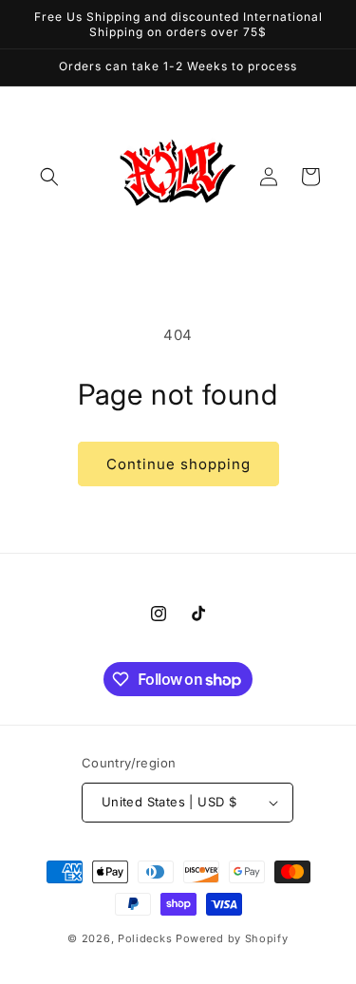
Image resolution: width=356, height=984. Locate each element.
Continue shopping (178, 464)
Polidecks (145, 938)
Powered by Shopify (232, 938)
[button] (49, 177)
